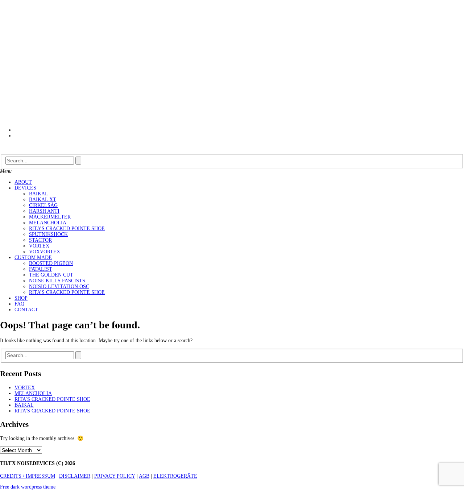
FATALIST (40, 269)
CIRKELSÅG (43, 205)
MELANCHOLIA (47, 222)
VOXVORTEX (44, 251)
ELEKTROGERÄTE (175, 476)
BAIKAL (38, 193)
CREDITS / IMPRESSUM (27, 476)
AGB (144, 476)
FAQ (19, 304)
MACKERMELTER (50, 217)
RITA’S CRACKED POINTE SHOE (67, 228)
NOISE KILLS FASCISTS (57, 280)
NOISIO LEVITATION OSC (59, 286)
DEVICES (25, 188)
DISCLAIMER (74, 476)
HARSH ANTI (44, 211)
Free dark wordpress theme (27, 487)
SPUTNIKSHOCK (48, 234)
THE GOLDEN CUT (51, 275)
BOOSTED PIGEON (51, 263)
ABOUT (23, 182)
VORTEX (39, 246)
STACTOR (40, 240)
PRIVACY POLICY (114, 476)
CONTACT (26, 309)
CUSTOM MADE (33, 257)
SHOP (21, 298)
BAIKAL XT (42, 199)
